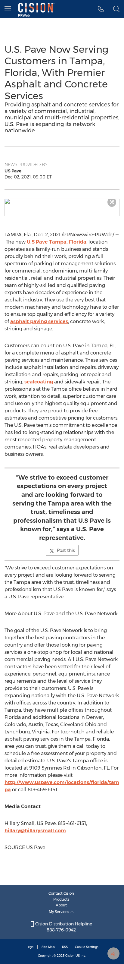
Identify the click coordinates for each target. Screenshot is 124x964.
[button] (62, 201)
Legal (30, 947)
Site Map (48, 947)
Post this (66, 550)
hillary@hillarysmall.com (35, 830)
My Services (59, 911)
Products (61, 899)
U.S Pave (56, 242)
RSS (65, 947)
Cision (70, 956)
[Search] (116, 9)
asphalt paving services (39, 321)
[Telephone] (101, 9)
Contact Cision (61, 893)
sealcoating (38, 382)
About (61, 905)
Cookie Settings (86, 947)
